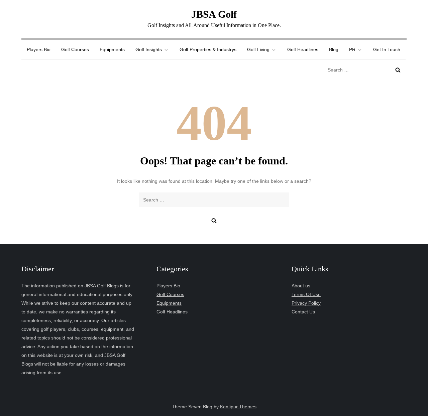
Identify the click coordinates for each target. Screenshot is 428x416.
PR (352, 49)
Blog (333, 49)
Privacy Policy (306, 303)
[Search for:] (365, 69)
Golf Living (258, 49)
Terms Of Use (306, 294)
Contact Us (303, 311)
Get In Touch (386, 49)
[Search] (398, 70)
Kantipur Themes (238, 406)
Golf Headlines (302, 49)
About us (301, 285)
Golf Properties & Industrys (208, 49)
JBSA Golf (214, 14)
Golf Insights (148, 49)
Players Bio (38, 49)
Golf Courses (75, 49)
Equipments (112, 49)
